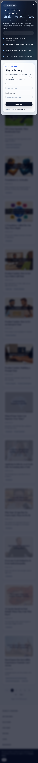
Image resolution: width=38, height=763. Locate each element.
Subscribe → (19, 104)
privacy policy (21, 109)
